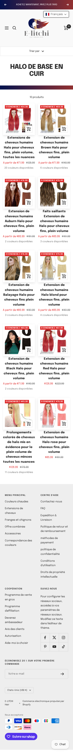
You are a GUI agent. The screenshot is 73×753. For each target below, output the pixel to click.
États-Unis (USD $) (17, 690)
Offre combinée (15, 526)
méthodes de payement (49, 540)
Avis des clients (14, 629)
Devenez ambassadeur (14, 620)
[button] (56, 14)
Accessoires (13, 533)
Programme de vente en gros (18, 597)
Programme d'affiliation (12, 608)
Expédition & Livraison (49, 517)
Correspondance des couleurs (18, 542)
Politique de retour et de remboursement (54, 529)
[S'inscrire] (62, 674)
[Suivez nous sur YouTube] (54, 646)
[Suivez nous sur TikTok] (63, 646)
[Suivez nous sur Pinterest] (45, 646)
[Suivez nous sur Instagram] (63, 637)
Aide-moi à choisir (16, 643)
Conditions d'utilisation (48, 563)
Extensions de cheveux (14, 510)
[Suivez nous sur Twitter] (54, 637)
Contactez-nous (51, 501)
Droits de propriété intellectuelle (53, 574)
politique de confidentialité (50, 551)
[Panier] (66, 28)
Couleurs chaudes (16, 501)
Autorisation (13, 636)
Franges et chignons (18, 520)
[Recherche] (14, 28)
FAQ (43, 508)
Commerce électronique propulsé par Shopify (43, 703)
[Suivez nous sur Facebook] (45, 637)
